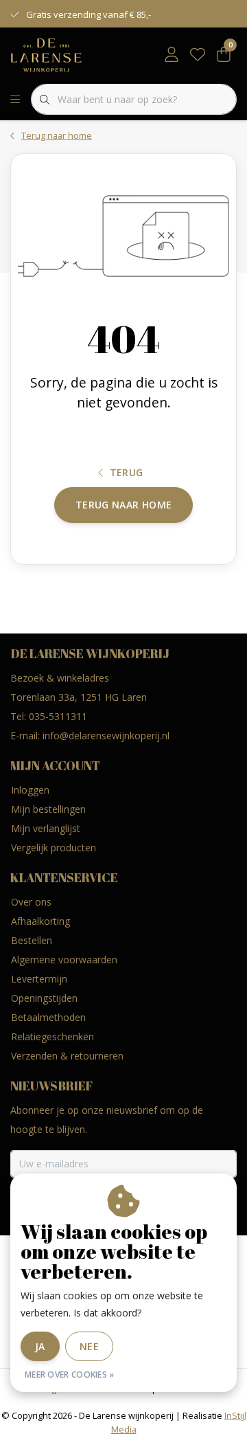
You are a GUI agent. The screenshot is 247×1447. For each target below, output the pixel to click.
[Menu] (15, 99)
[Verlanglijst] (198, 54)
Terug (126, 472)
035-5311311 (58, 716)
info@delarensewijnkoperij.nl (106, 735)
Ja (40, 1346)
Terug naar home (123, 504)
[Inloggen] (171, 54)
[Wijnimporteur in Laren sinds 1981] (46, 54)
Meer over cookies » (70, 1374)
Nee (89, 1346)
